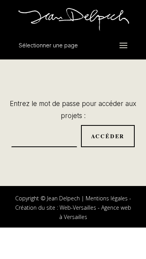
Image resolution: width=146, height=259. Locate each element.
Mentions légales (107, 198)
